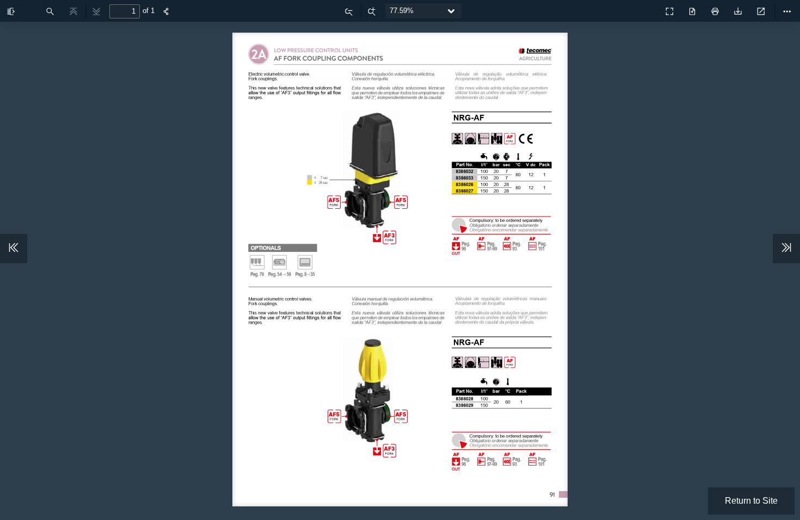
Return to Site (751, 500)
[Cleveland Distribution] (645, 8)
